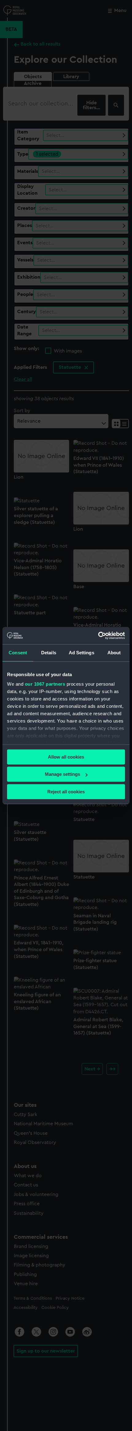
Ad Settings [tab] (81, 652)
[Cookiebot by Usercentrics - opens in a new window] (98, 636)
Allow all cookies (66, 756)
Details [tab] (48, 652)
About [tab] (114, 652)
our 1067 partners (45, 684)
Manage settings (62, 774)
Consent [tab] (18, 652)
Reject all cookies (66, 791)
